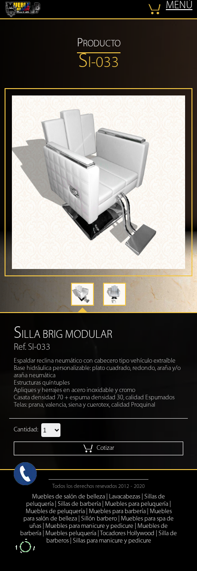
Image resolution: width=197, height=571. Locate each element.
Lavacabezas (124, 496)
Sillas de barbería (79, 504)
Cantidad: (26, 429)
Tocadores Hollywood (127, 533)
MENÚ (179, 5)
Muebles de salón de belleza (68, 496)
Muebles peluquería (70, 533)
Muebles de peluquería (55, 511)
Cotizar (104, 448)
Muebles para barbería (117, 511)
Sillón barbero (99, 518)
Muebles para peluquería (136, 504)
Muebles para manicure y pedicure (89, 526)
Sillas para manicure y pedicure (112, 540)
